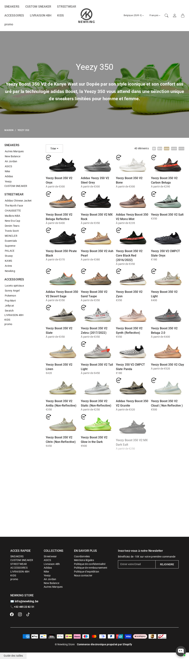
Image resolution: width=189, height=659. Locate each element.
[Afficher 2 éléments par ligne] (154, 148)
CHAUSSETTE (13, 210)
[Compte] (175, 15)
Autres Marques (14, 151)
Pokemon (10, 295)
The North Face (14, 205)
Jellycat (9, 305)
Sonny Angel (12, 290)
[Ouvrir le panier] (183, 15)
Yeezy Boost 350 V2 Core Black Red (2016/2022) (129, 255)
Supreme (10, 245)
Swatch (9, 310)
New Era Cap (12, 220)
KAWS (8, 260)
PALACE (10, 250)
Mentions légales (84, 560)
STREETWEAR (66, 6)
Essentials (11, 240)
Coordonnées (82, 556)
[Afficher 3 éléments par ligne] (160, 148)
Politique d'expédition (86, 571)
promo (8, 24)
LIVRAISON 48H (40, 15)
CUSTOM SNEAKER (38, 6)
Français (154, 15)
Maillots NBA (12, 215)
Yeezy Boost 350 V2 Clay (167, 364)
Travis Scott (12, 230)
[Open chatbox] (181, 651)
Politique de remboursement (90, 567)
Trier (53, 148)
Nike (7, 171)
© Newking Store (65, 644)
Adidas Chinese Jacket (18, 200)
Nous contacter (83, 575)
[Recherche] (166, 15)
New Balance (12, 156)
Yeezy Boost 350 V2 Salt (167, 214)
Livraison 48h (52, 564)
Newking (10, 270)
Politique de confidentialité (89, 564)
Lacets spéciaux (14, 285)
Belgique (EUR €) (133, 15)
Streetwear (50, 556)
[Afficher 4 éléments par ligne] (166, 148)
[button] (12, 614)
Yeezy (8, 181)
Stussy (9, 255)
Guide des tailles (13, 655)
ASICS (8, 166)
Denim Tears (12, 225)
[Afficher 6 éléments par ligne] (181, 148)
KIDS (60, 15)
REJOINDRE (167, 564)
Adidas (9, 176)
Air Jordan (11, 161)
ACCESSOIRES (14, 15)
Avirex (8, 265)
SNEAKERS (11, 6)
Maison (8, 130)
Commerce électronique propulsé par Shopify (104, 644)
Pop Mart (10, 300)
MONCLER (11, 235)
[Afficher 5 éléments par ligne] (174, 148)
